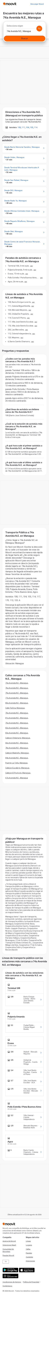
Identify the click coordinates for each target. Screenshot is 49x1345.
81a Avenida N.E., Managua (16, 718)
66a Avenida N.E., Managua (16, 743)
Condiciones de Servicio (12, 1282)
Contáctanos (7, 1286)
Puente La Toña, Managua (16, 763)
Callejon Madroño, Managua (17, 753)
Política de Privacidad (31, 1282)
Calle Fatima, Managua (15, 708)
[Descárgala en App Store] (26, 1270)
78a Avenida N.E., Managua (16, 748)
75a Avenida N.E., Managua (16, 723)
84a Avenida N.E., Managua (16, 758)
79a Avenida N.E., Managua (16, 693)
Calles (28, 1249)
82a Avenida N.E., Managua (16, 728)
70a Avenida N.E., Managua (16, 713)
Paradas (29, 1253)
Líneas (28, 1241)
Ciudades (29, 1257)
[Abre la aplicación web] (10, 1276)
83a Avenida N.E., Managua (16, 733)
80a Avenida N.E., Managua (16, 703)
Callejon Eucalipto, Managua (17, 768)
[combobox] (24, 27)
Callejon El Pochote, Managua (17, 773)
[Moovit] (9, 4)
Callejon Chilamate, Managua (17, 738)
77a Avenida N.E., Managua (16, 698)
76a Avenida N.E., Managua (16, 688)
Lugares (29, 1245)
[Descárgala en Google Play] (10, 1270)
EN (6, 1261)
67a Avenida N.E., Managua (16, 778)
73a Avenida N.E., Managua (16, 683)
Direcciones (30, 1261)
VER (31, 266)
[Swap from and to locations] (39, 28)
